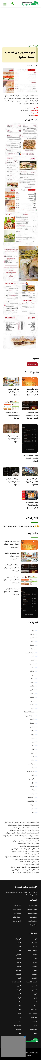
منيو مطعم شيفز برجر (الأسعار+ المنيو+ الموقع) (30, 458)
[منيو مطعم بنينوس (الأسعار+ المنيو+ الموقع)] (20, 80)
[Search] (12, 3)
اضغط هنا (29, 113)
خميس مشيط (30, 771)
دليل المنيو (18, 905)
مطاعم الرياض (16, 909)
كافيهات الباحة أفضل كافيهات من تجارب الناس (25, 872)
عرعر (33, 794)
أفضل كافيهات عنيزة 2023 (31, 864)
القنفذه (32, 704)
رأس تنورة (31, 779)
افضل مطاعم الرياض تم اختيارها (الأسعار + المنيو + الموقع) (21, 822)
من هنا (30, 115)
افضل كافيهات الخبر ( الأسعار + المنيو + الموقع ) (25, 870)
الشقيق (32, 682)
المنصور (32, 719)
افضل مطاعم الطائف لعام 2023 (29, 846)
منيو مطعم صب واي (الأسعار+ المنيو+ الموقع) (12, 415)
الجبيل (32, 649)
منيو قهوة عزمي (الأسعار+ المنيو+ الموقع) (13, 392)
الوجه (32, 734)
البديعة (32, 645)
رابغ (33, 782)
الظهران (32, 690)
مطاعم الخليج (32, 921)
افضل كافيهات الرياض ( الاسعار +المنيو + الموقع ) (24, 849)
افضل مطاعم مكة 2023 (32, 838)
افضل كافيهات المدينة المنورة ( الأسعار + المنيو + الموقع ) (22, 856)
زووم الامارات (17, 917)
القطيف (32, 701)
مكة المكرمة (30, 801)
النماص (32, 727)
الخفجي (32, 664)
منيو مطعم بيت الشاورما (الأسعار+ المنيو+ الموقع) (32, 392)
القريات (32, 693)
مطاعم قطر (33, 925)
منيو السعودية (32, 364)
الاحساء (32, 638)
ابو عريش (31, 634)
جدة (33, 756)
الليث (32, 708)
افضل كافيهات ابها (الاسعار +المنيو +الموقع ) (26, 859)
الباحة (32, 641)
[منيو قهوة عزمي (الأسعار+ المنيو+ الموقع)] (29, 557)
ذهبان (32, 775)
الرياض (32, 678)
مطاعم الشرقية (32, 913)
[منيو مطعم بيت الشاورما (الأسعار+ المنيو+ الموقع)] (29, 545)
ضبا (33, 790)
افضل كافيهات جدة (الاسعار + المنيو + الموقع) (25, 851)
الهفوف (32, 730)
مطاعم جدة (33, 917)
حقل (33, 768)
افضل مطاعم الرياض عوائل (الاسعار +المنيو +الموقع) (23, 825)
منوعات (32, 805)
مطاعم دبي (17, 913)
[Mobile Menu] (5, 4)
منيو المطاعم (33, 905)
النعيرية (32, 723)
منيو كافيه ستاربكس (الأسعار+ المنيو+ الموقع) (12, 482)
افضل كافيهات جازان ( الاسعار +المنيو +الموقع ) (25, 867)
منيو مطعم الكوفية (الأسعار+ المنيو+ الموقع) (13, 438)
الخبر (32, 656)
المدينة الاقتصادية (29, 712)
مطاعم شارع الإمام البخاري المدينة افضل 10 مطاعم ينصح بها (21, 835)
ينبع (33, 812)
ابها (33, 630)
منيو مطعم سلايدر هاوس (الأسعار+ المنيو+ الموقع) (31, 505)
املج (33, 738)
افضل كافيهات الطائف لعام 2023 (29, 862)
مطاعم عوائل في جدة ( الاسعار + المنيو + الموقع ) (24, 830)
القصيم (32, 697)
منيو (33, 808)
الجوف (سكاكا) (30, 652)
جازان (32, 753)
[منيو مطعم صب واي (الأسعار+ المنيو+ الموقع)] (29, 580)
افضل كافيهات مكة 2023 (31, 854)
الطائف (32, 686)
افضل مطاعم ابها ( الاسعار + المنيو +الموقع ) (26, 841)
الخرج (32, 660)
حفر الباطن (31, 764)
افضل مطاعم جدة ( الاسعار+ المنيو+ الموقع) (26, 828)
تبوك (33, 745)
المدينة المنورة (30, 716)
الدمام (32, 671)
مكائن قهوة (31, 797)
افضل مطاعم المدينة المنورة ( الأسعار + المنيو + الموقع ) (22, 833)
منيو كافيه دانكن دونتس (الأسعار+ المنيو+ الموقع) (32, 415)
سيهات (32, 786)
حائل (32, 760)
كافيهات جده (17, 921)
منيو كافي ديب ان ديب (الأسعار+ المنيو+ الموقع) (30, 482)
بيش (33, 742)
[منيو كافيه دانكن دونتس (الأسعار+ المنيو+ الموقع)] (29, 568)
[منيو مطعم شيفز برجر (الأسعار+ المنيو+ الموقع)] (29, 602)
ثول (33, 749)
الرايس (32, 675)
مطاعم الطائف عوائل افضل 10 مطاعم (28, 843)
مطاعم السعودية (32, 909)
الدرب (32, 667)
